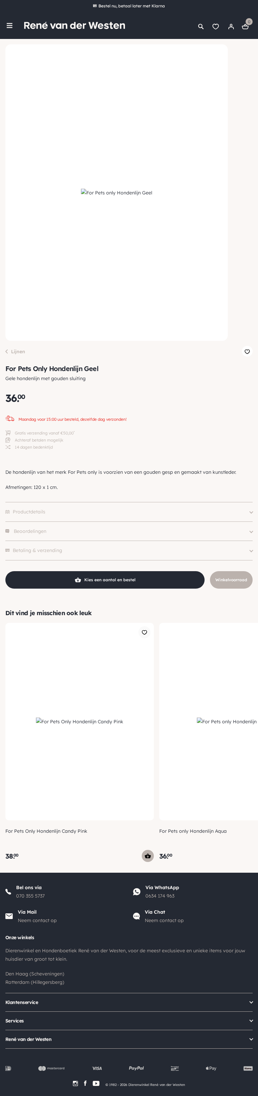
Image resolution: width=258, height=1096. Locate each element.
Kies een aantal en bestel (109, 579)
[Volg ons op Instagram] (75, 1083)
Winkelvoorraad (231, 579)
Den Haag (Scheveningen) (34, 974)
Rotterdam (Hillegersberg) (34, 982)
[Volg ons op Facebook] (85, 1083)
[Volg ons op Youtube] (96, 1083)
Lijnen (18, 352)
